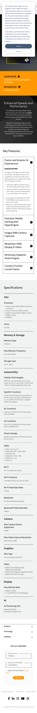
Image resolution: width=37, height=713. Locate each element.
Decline (18, 51)
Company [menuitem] (7, 637)
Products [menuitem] (7, 626)
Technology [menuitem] (8, 631)
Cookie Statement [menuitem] (7, 692)
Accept (18, 46)
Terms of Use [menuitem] (20, 692)
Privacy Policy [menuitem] (31, 692)
